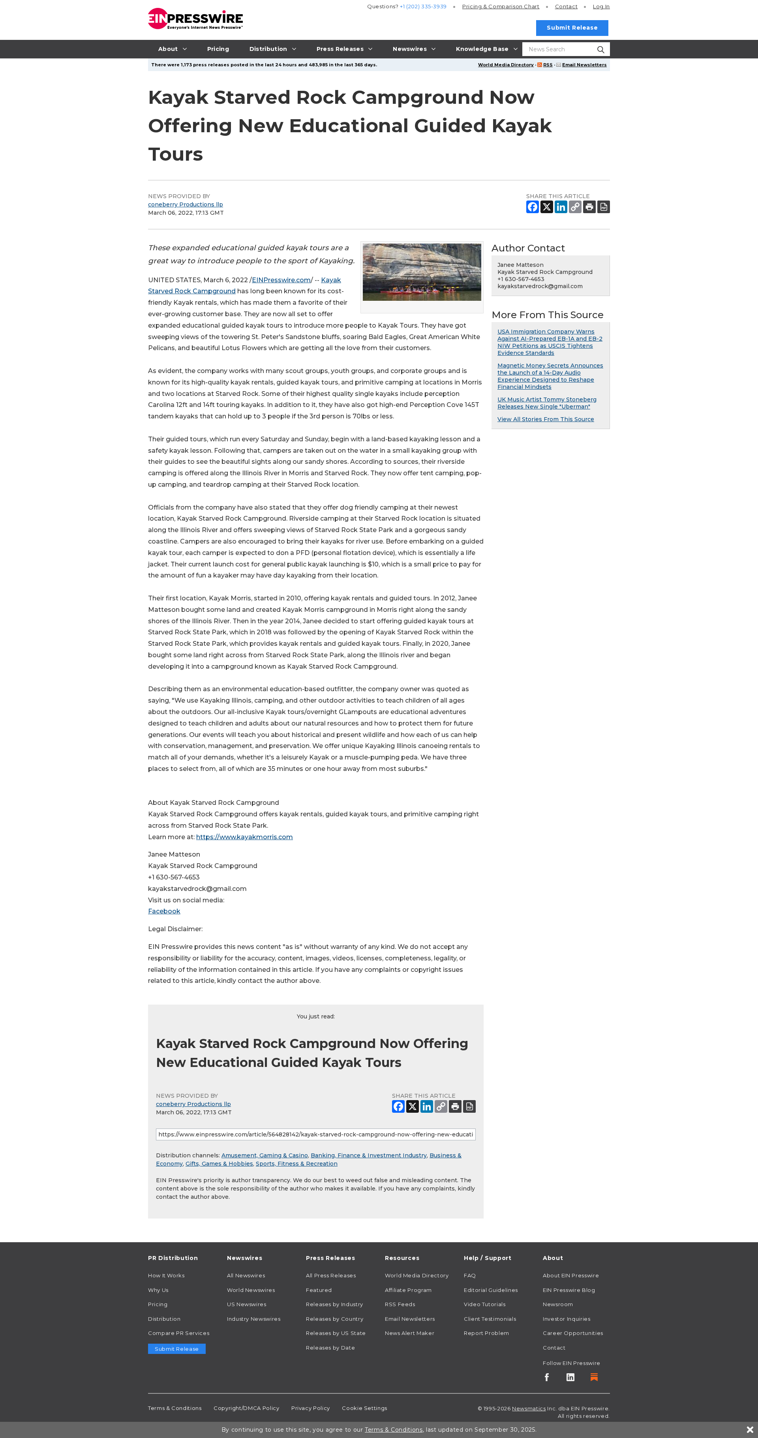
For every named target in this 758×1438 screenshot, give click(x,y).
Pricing (501, 6)
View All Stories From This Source (545, 419)
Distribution (164, 1319)
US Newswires (246, 1304)
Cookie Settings (364, 1408)
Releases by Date (330, 1347)
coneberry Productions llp (185, 204)
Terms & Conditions (175, 1408)
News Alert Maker (409, 1333)
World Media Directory (506, 64)
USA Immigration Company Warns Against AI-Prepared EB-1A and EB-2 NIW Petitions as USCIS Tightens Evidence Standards (549, 342)
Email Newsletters (584, 64)
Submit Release (572, 27)
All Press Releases (331, 1275)
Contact (566, 6)
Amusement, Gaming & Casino (264, 1155)
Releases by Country (334, 1319)
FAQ (470, 1275)
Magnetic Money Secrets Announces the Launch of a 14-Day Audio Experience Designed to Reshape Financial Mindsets (550, 376)
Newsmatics (529, 1408)
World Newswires (251, 1290)
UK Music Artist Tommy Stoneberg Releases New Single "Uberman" (547, 403)
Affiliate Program (408, 1290)
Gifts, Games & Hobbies (219, 1163)
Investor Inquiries (567, 1319)
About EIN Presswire (571, 1275)
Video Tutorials (485, 1304)
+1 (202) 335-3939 (423, 6)
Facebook (164, 911)
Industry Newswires (254, 1319)
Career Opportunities (573, 1333)
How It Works (166, 1275)
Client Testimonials (490, 1319)
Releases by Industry (334, 1304)
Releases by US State (336, 1333)
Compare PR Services (178, 1333)
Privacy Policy (310, 1408)
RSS (548, 64)
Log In (601, 6)
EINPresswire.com (281, 280)
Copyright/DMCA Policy (246, 1408)
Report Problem (486, 1333)
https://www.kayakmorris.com (244, 837)
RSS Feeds (400, 1304)
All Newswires (246, 1275)
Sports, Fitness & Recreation (297, 1163)
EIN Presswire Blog (569, 1290)
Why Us (158, 1290)
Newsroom (558, 1304)
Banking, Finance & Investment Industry (369, 1155)
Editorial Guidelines (491, 1290)
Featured (319, 1290)
